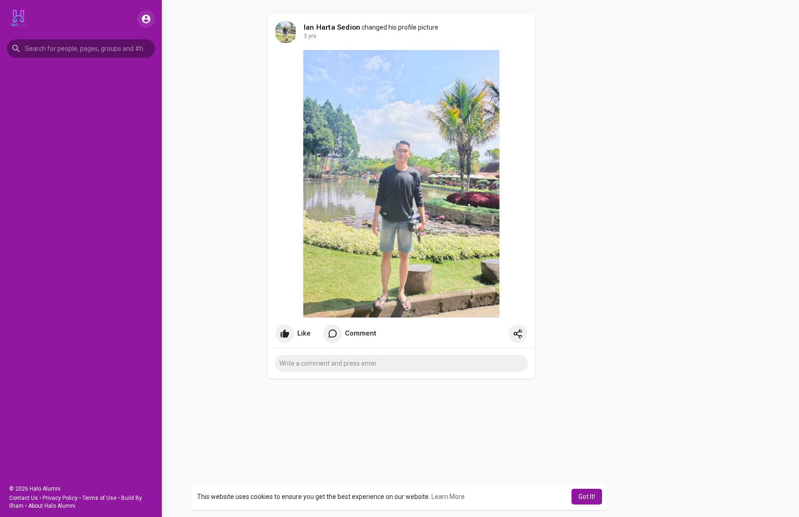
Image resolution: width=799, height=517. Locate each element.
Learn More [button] (448, 496)
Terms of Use (99, 498)
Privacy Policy (60, 498)
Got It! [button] (586, 496)
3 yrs (310, 36)
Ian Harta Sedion (332, 27)
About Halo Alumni (51, 506)
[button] (81, 48)
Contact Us (23, 498)
